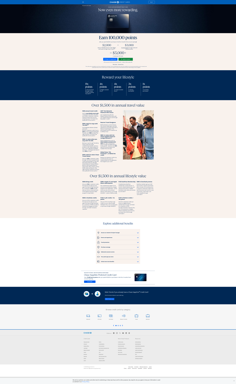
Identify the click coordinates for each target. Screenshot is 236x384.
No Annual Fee (101, 346)
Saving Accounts (121, 346)
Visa (99, 352)
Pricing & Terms (120, 64)
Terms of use (134, 368)
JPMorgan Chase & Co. (144, 366)
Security (129, 368)
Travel (137, 319)
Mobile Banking (138, 344)
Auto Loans (120, 352)
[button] (234, 380)
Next (122, 325)
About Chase (130, 366)
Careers (150, 366)
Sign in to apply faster (112, 59)
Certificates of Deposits (122, 348)
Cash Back (111, 319)
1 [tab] (116, 325)
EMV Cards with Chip (102, 356)
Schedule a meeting (138, 358)
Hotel (85, 360)
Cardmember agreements (140, 346)
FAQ (136, 354)
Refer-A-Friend (101, 358)
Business (148, 319)
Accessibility (140, 368)
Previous (113, 325)
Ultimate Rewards (138, 352)
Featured (88, 319)
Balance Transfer (123, 319)
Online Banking (138, 341)
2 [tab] (118, 325)
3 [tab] (120, 325)
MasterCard (101, 354)
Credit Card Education (139, 356)
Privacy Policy (85, 381)
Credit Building (101, 344)
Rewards (85, 356)
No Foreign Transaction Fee (104, 348)
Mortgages (120, 350)
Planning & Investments (122, 354)
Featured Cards (86, 341)
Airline (85, 358)
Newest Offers (86, 346)
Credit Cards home (87, 5)
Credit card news (138, 348)
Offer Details (115, 64)
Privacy (125, 368)
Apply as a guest (128, 59)
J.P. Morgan (136, 366)
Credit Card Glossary (139, 350)
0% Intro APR (101, 350)
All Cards (100, 319)
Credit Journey (120, 341)
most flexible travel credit (92, 113)
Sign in (152, 2)
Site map (145, 368)
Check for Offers (102, 360)
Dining (100, 341)
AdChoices (150, 368)
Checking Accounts (121, 344)
